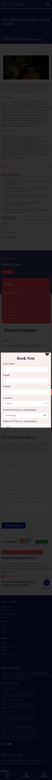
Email (6, 375)
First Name (9, 364)
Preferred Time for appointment (20, 421)
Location (7, 398)
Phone (7, 386)
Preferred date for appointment (19, 410)
